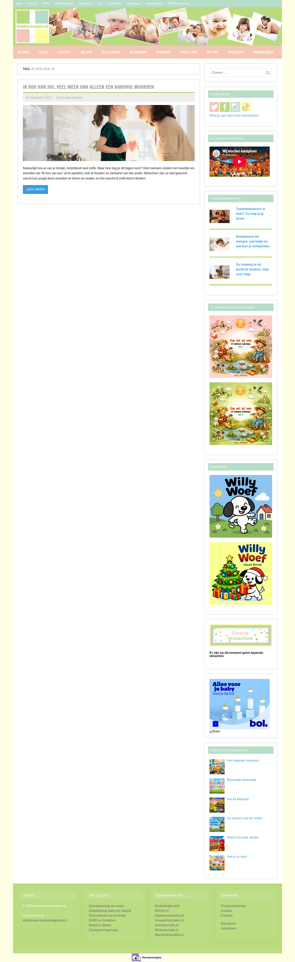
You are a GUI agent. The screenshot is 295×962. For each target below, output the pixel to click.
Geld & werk (111, 52)
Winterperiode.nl (166, 930)
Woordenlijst (85, 3)
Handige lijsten (154, 3)
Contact (226, 910)
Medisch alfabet (64, 3)
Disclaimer (228, 923)
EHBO (46, 3)
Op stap (212, 52)
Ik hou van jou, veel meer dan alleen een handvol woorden (88, 87)
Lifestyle (64, 52)
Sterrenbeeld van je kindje (107, 915)
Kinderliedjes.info (167, 906)
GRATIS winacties (178, 3)
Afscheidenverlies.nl (169, 935)
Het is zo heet (237, 856)
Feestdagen (134, 3)
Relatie (86, 52)
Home (19, 3)
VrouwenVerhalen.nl (169, 920)
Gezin (43, 52)
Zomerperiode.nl (166, 925)
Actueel (24, 52)
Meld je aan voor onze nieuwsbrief (234, 115)
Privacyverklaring (233, 906)
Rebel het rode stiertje (242, 837)
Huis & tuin (188, 52)
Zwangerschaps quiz (103, 930)
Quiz (100, 3)
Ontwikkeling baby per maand (110, 910)
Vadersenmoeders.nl (169, 915)
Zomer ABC (115, 3)
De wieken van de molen (244, 818)
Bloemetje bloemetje (241, 780)
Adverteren (228, 928)
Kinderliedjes (263, 52)
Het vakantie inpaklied (243, 760)
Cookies (227, 915)
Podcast (32, 3)
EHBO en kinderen (102, 920)
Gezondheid (138, 52)
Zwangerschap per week (106, 906)
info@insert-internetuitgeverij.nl (45, 920)
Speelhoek (235, 52)
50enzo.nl (162, 910)
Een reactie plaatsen (69, 97)
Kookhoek (163, 52)
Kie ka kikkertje (238, 799)
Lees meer (35, 189)
